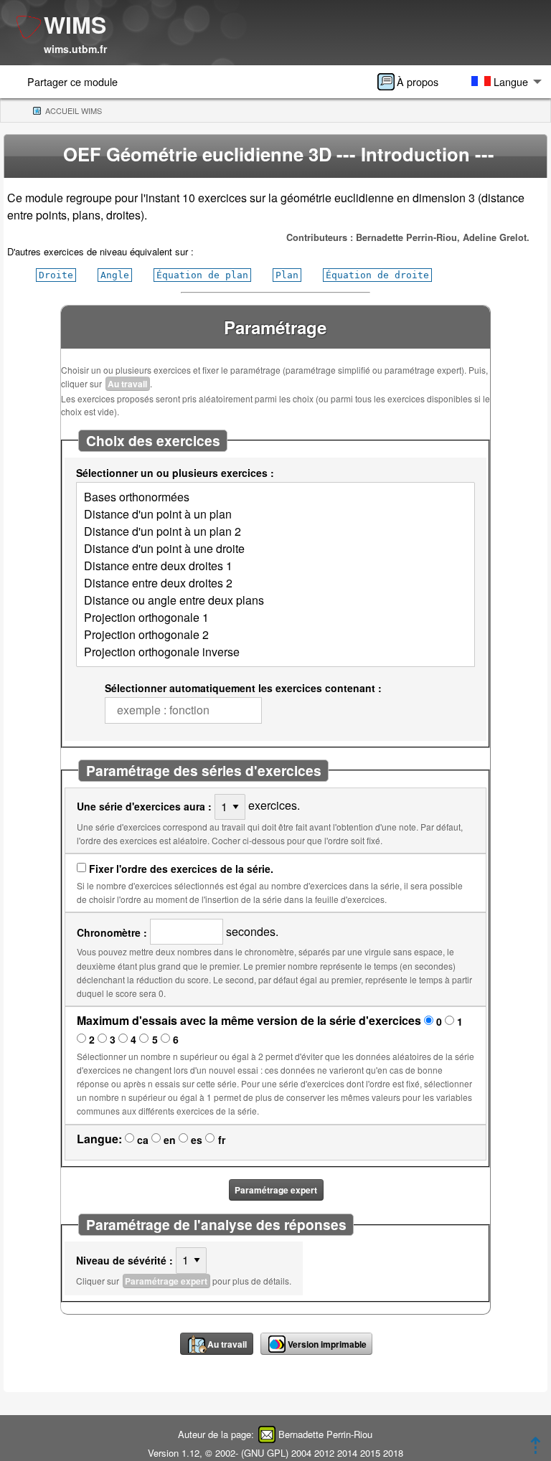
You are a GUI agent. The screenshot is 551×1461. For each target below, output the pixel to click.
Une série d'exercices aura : (144, 806)
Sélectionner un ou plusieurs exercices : (175, 472)
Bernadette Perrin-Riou (325, 1434)
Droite (56, 275)
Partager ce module (72, 81)
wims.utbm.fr (75, 49)
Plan (287, 275)
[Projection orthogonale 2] (275, 634)
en (170, 1140)
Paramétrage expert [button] (276, 1189)
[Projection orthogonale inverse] (275, 652)
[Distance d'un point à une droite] (275, 548)
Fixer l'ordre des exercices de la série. (181, 868)
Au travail (127, 383)
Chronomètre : (112, 932)
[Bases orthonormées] (275, 497)
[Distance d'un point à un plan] (275, 514)
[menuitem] (412, 81)
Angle (114, 275)
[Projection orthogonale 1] (275, 617)
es (196, 1140)
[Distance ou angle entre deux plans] (275, 600)
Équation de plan (202, 275)
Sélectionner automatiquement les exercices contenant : (243, 688)
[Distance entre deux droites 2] (275, 583)
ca (143, 1140)
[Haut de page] (535, 1449)
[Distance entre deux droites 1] (275, 566)
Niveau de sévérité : (124, 1260)
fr (221, 1140)
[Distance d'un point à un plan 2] (275, 531)
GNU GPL (265, 1453)
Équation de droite (377, 275)
